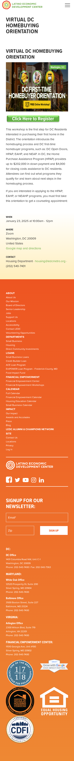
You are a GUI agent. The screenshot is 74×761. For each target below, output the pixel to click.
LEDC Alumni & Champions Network (30, 429)
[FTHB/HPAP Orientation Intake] (33, 119)
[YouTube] (26, 481)
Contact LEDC (13, 329)
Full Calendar (13, 393)
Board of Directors (15, 305)
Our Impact (12, 413)
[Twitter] (17, 481)
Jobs (8, 313)
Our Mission (12, 301)
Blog (8, 425)
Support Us (12, 317)
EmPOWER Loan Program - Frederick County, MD (31, 369)
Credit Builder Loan (16, 361)
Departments (15, 337)
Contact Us (12, 437)
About (10, 293)
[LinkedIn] (41, 481)
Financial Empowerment (23, 377)
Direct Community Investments (22, 349)
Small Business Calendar (19, 405)
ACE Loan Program (16, 365)
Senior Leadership (15, 309)
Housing (10, 345)
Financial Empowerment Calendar (24, 397)
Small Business (14, 341)
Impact (10, 409)
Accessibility (12, 325)
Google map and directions (23, 248)
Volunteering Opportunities (20, 333)
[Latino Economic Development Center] (22, 5)
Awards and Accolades (18, 417)
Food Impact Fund (15, 373)
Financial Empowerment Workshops (25, 385)
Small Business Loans (17, 357)
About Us (11, 297)
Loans (10, 353)
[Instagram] (33, 481)
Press (9, 421)
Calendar (12, 389)
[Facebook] (9, 481)
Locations (11, 321)
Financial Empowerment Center (22, 381)
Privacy (9, 445)
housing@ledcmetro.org (50, 261)
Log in (9, 449)
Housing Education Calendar (21, 401)
